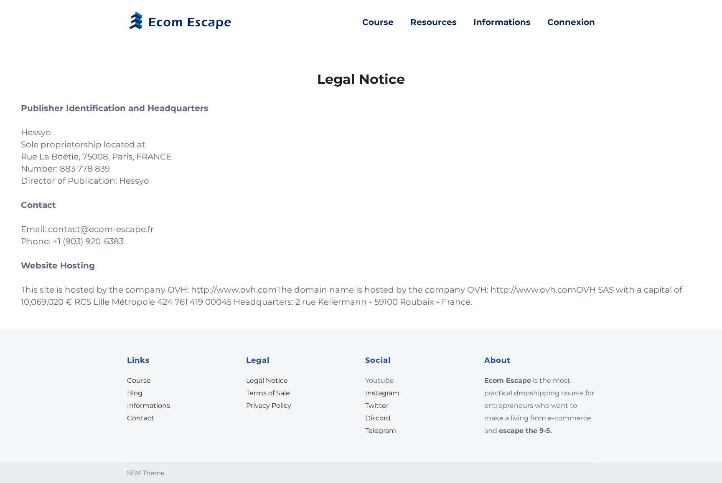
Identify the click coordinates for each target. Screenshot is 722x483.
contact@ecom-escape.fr (101, 229)
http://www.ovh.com (234, 290)
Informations (502, 22)
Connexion (571, 22)
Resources (433, 22)
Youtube (379, 380)
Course (378, 22)
